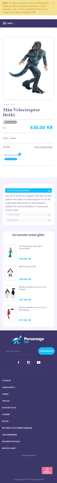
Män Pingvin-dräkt (27, 266)
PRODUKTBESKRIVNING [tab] (18, 190)
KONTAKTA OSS (9, 408)
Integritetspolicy (11, 441)
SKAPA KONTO (8, 387)
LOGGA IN (6, 380)
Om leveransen (9, 435)
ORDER (5, 394)
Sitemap (6, 414)
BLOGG (5, 421)
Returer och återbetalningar (17, 428)
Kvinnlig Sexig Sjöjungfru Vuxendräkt (30, 247)
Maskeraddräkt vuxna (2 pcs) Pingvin (32, 288)
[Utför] (46, 351)
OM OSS (6, 401)
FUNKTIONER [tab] (13, 214)
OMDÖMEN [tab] (12, 220)
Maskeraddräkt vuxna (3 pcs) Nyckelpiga (32, 308)
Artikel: (7, 104)
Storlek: (6, 147)
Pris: (5, 128)
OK (33, 12)
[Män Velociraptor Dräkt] (28, 68)
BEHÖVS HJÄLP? (9, 448)
